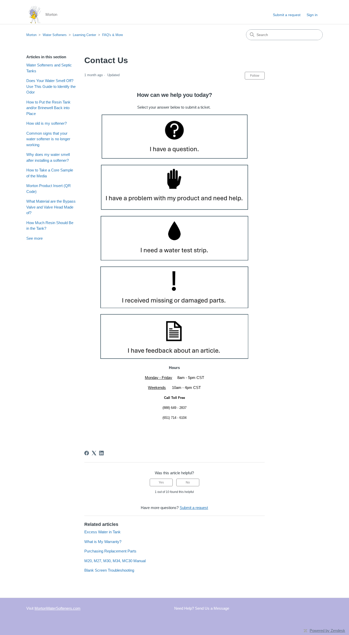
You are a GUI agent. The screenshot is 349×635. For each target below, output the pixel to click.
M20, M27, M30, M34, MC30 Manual (115, 561)
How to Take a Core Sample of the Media (49, 173)
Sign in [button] (312, 15)
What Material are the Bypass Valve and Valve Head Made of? (51, 207)
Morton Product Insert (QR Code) (48, 188)
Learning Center (84, 35)
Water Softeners (55, 35)
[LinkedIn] (101, 453)
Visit (53, 608)
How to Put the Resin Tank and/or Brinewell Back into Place (48, 108)
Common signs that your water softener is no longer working (48, 139)
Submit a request (286, 15)
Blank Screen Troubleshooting (109, 570)
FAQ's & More (112, 35)
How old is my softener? (46, 123)
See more (34, 238)
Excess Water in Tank (102, 532)
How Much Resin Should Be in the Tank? (49, 226)
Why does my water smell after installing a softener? (48, 157)
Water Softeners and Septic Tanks (49, 68)
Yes (161, 482)
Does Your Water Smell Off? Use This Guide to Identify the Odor (51, 86)
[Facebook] (86, 453)
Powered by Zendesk (327, 630)
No (188, 482)
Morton (31, 35)
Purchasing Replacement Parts (110, 551)
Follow (254, 75)
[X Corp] (94, 453)
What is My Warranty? (102, 541)
